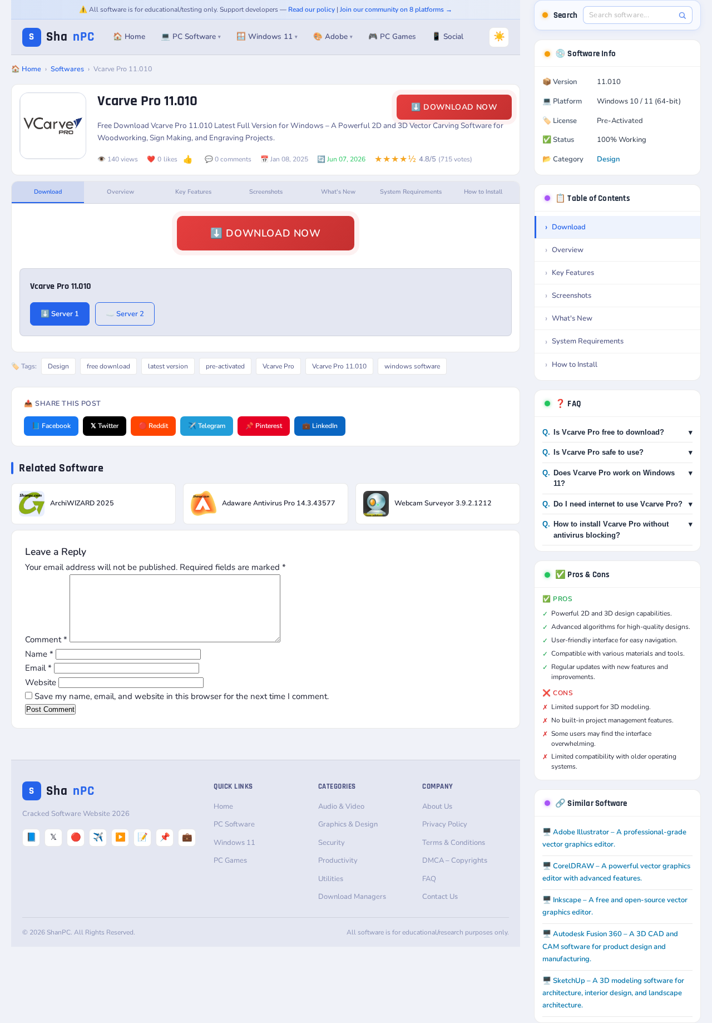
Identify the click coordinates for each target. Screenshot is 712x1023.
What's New (338, 192)
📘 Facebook (51, 425)
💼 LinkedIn (320, 425)
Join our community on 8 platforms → (396, 9)
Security (331, 843)
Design (58, 366)
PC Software (234, 824)
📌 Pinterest (263, 425)
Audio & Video (341, 806)
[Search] (682, 15)
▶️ (120, 837)
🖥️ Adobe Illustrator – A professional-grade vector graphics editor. (614, 838)
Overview (120, 192)
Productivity (338, 860)
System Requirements (411, 192)
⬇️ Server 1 (60, 314)
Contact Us (440, 897)
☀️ (499, 36)
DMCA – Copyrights (454, 860)
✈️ (98, 837)
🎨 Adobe (333, 36)
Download (48, 192)
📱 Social (447, 36)
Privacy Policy (444, 824)
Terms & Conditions (453, 843)
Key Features (193, 192)
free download (108, 366)
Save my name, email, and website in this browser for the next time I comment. (181, 696)
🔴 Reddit (153, 425)
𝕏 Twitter (104, 425)
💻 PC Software (191, 36)
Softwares (67, 68)
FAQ (429, 879)
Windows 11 (234, 843)
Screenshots (266, 192)
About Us (437, 806)
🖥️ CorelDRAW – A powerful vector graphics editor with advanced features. (616, 872)
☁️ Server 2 (125, 314)
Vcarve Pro (278, 366)
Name (39, 654)
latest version (168, 366)
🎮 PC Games (392, 36)
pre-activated (225, 366)
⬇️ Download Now (454, 107)
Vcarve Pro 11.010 (339, 366)
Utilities (330, 879)
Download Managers (352, 897)
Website (40, 682)
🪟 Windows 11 (267, 36)
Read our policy (311, 9)
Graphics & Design (348, 824)
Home (223, 806)
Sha (62, 37)
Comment (46, 639)
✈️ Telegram (206, 425)
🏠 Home (129, 36)
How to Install (483, 192)
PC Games (230, 860)
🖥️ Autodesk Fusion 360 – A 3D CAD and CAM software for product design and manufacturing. (610, 946)
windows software (412, 366)
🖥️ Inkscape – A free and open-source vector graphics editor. (615, 906)
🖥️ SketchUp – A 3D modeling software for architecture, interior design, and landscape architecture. (613, 993)
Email (38, 667)
